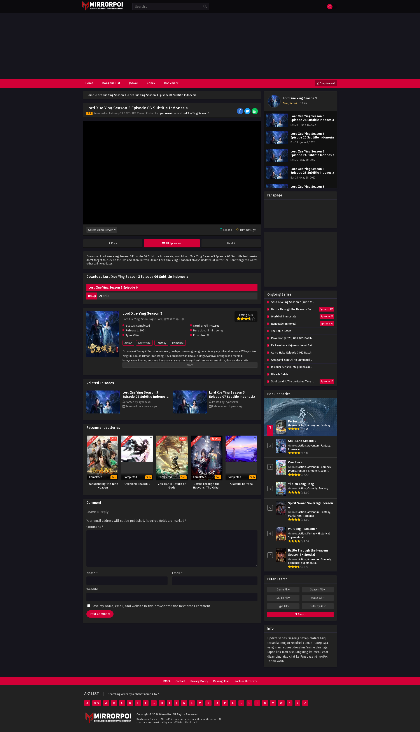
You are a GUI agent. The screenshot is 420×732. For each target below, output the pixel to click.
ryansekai (165, 113)
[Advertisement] (210, 46)
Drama (292, 470)
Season (316, 589)
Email (177, 573)
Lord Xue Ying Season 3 (195, 113)
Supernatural (296, 537)
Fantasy (161, 343)
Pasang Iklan (221, 681)
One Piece (295, 462)
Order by (316, 606)
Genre (282, 589)
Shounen (313, 470)
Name (92, 573)
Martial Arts (295, 515)
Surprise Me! (327, 83)
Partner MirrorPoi (245, 681)
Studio (282, 597)
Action (128, 343)
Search (301, 614)
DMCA (166, 681)
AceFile (104, 296)
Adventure (144, 343)
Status (316, 597)
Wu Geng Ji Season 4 (303, 529)
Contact (180, 681)
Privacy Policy (199, 681)
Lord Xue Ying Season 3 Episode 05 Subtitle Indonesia (145, 395)
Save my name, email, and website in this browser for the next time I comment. (151, 606)
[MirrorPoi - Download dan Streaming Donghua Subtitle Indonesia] (102, 10)
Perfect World (298, 421)
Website (92, 589)
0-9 (96, 703)
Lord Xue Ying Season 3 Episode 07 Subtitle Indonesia (232, 395)
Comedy (326, 467)
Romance (178, 343)
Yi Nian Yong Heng (301, 484)
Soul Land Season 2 (302, 441)
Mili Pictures (211, 325)
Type (282, 606)
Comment (94, 527)
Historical (324, 533)
